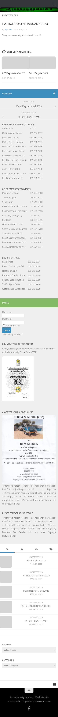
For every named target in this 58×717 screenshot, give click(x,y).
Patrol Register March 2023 (36, 590)
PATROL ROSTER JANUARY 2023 (36, 606)
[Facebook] (54, 93)
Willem (8, 29)
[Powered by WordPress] (19, 701)
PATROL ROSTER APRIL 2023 (36, 575)
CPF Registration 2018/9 (13, 73)
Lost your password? (12, 334)
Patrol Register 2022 (38, 73)
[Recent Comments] (36, 549)
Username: (7, 312)
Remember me (13, 325)
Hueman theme (43, 701)
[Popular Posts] (22, 549)
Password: (7, 319)
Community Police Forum (20, 352)
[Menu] (54, 3)
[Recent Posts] (7, 549)
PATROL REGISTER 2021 (36, 621)
